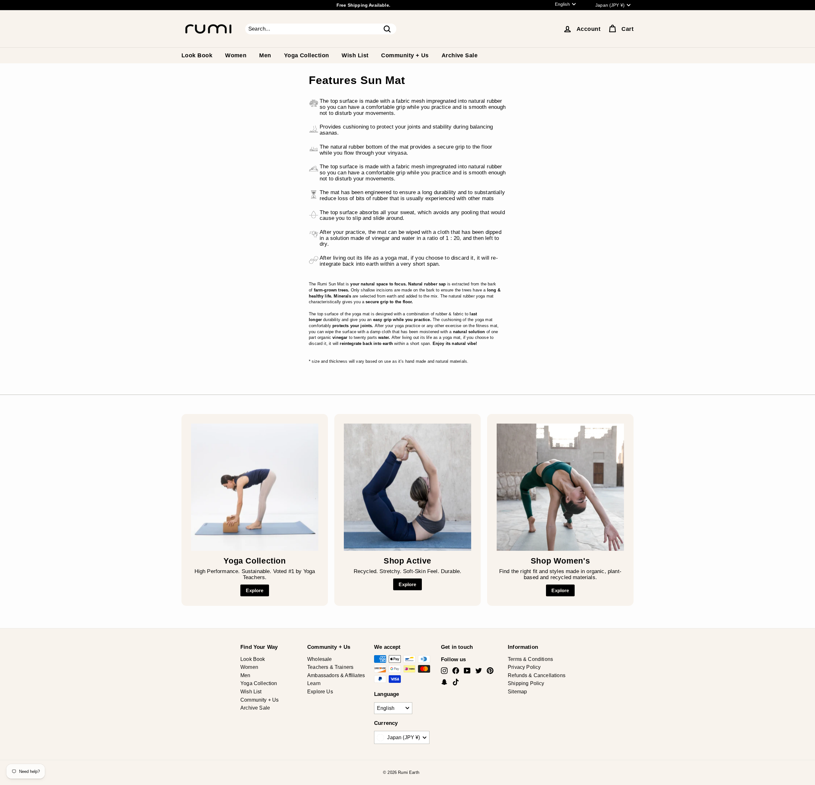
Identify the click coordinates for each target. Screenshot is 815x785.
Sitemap (517, 691)
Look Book (196, 55)
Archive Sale (460, 55)
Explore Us (320, 691)
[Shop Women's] (560, 487)
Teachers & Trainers (330, 667)
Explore (254, 590)
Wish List (355, 55)
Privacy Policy (524, 667)
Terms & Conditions (530, 659)
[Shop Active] (407, 487)
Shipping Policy (526, 683)
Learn (314, 683)
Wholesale (319, 659)
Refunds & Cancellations (536, 675)
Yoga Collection (306, 55)
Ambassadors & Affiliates (336, 675)
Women (235, 55)
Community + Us (405, 55)
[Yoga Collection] (254, 487)
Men (265, 55)
